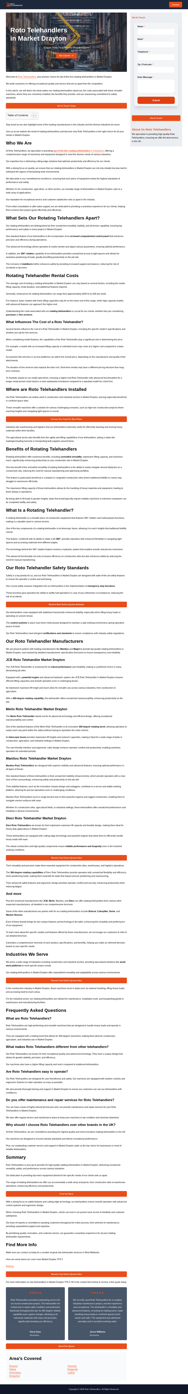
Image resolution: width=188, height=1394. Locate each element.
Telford (12, 1369)
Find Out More (66, 1194)
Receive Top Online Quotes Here (66, 858)
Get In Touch (156, 118)
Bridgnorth (73, 1369)
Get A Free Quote (66, 1346)
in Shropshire (78, 151)
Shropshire (14, 1376)
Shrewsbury (15, 1373)
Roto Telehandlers (27, 77)
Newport (13, 1366)
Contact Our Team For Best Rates (66, 419)
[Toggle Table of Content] (33, 115)
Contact (175, 5)
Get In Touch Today (66, 106)
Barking (9, 1266)
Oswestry (72, 1366)
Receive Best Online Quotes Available (66, 604)
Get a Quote (64, 55)
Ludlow (71, 1373)
